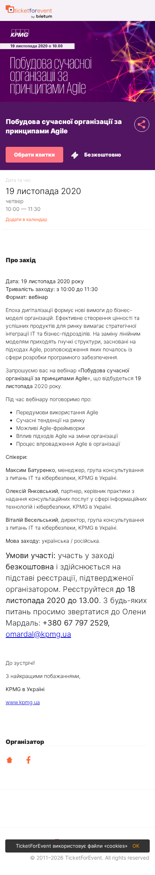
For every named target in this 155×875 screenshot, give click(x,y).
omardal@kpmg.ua (38, 634)
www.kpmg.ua (23, 702)
